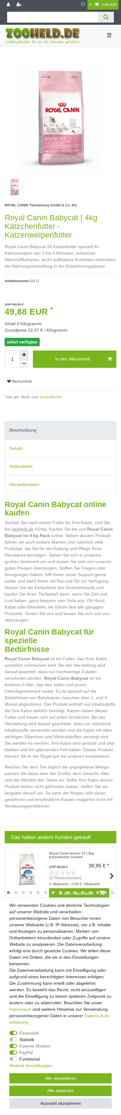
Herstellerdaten (24, 484)
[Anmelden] (9, 5)
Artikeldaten (21, 466)
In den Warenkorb (72, 358)
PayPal (26, 1052)
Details (16, 448)
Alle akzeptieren (60, 1078)
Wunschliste (21, 381)
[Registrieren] (19, 5)
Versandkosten (50, 397)
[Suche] (106, 17)
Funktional (29, 1059)
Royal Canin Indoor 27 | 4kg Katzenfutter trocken (71, 855)
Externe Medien (34, 1046)
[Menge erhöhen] (24, 355)
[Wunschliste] (83, 5)
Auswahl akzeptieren (60, 1103)
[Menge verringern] (24, 363)
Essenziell (29, 1033)
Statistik (26, 1039)
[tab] (60, 430)
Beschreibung (22, 430)
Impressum (20, 1009)
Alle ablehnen (60, 1090)
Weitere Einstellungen (30, 1065)
